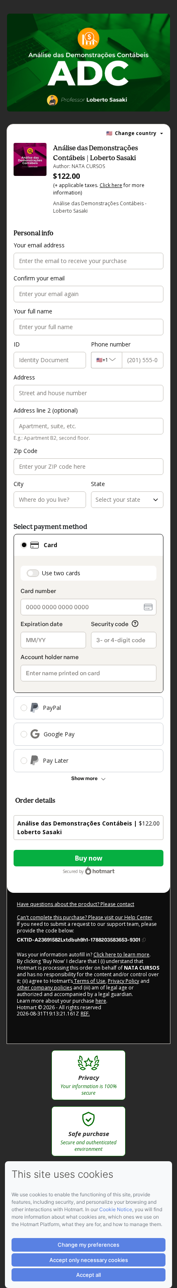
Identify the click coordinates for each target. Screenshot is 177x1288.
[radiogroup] (88, 653)
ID (17, 344)
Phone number (110, 344)
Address (24, 377)
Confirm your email (39, 278)
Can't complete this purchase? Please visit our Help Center (84, 917)
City (18, 484)
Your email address (39, 245)
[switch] (33, 573)
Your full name (33, 311)
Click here (111, 185)
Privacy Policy (123, 980)
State (98, 484)
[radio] (24, 545)
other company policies (44, 987)
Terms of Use (89, 980)
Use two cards (61, 573)
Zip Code (25, 451)
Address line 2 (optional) (46, 410)
